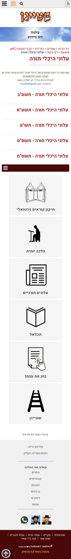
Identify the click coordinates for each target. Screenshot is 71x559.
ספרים (36, 472)
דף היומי (52, 52)
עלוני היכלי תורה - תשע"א (42, 110)
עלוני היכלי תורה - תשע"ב (42, 94)
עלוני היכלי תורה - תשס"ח (42, 156)
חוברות (35, 485)
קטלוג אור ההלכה (35, 467)
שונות (35, 504)
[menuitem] (35, 195)
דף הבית (63, 48)
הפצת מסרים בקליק (36, 453)
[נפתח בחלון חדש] (46, 520)
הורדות (39, 48)
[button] (21, 3)
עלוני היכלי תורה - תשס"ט (42, 140)
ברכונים (35, 491)
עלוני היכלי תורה (49, 59)
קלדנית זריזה (35, 447)
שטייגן (51, 48)
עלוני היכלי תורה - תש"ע (44, 125)
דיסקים (35, 498)
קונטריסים (35, 479)
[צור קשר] (13, 4)
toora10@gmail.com (31, 83)
